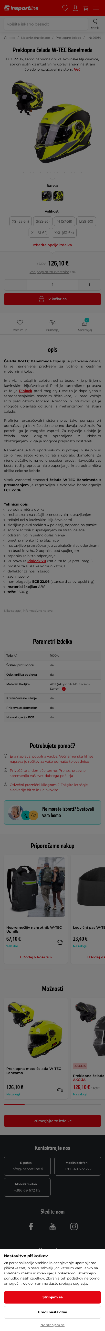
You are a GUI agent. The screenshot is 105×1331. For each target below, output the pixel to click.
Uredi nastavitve (52, 1312)
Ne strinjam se (53, 1325)
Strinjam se (52, 1297)
